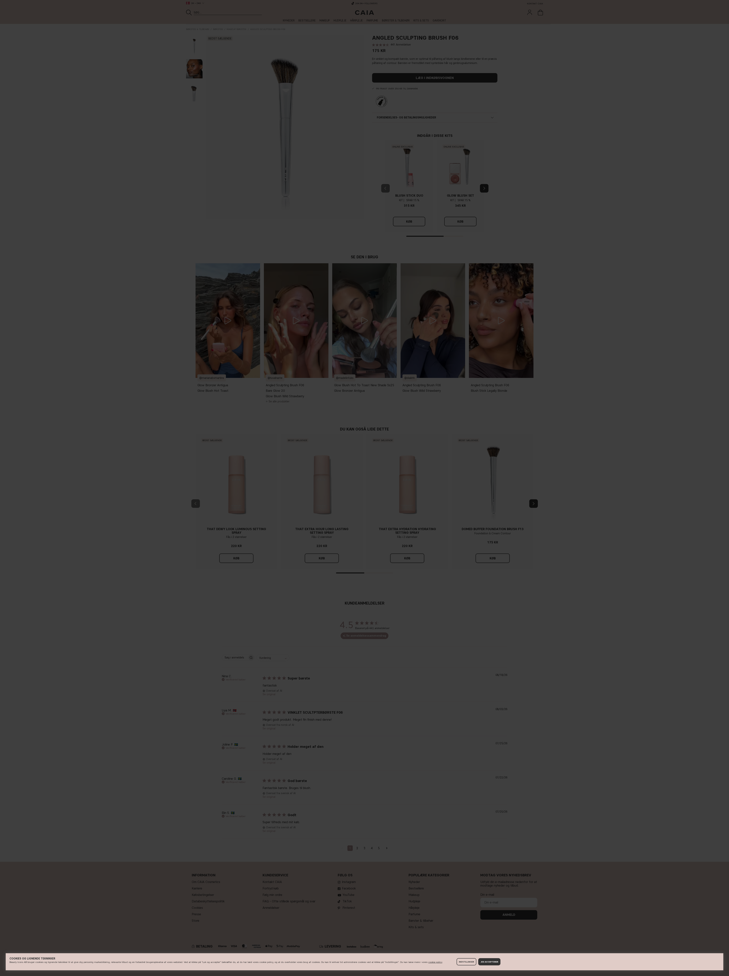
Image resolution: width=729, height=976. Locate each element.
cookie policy (435, 962)
